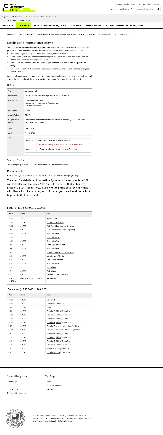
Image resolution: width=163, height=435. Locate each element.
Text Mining (51, 267)
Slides (58, 303)
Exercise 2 (51, 303)
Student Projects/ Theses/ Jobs (124, 25)
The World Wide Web (55, 222)
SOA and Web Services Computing (61, 229)
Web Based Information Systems (60, 226)
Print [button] (49, 381)
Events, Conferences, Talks (50, 25)
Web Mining (51, 271)
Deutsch (50, 389)
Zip (62, 303)
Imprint (126, 4)
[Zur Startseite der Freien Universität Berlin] (20, 7)
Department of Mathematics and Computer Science (21, 17)
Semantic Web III (53, 241)
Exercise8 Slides (53, 348)
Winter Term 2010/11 (90, 34)
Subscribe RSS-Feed (54, 385)
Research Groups (41, 34)
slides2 (77, 326)
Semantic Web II (53, 237)
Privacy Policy (136, 4)
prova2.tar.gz (61, 326)
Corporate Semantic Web (60, 34)
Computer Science (48, 17)
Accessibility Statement (152, 4)
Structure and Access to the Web (60, 252)
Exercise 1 (51, 299)
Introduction (52, 218)
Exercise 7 (51, 341)
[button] (112, 9)
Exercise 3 (51, 311)
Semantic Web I (53, 233)
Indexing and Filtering (56, 256)
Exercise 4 (51, 318)
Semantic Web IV (54, 248)
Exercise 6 (51, 333)
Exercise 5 (51, 326)
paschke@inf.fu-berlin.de (24, 195)
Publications (93, 25)
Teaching (23, 25)
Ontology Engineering (56, 244)
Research (7, 25)
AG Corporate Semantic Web (17, 20)
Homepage (118, 4)
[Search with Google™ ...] (158, 9)
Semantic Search (54, 263)
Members (76, 25)
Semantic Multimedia (56, 259)
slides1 (70, 326)
